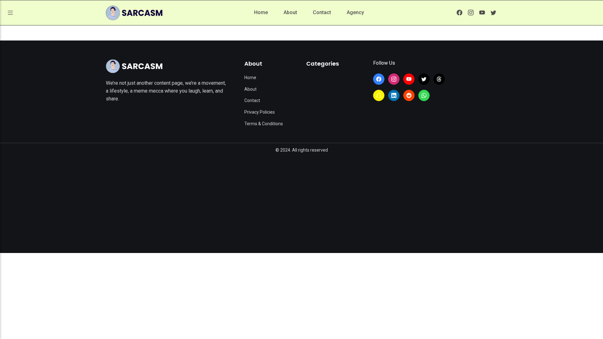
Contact (322, 12)
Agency (355, 12)
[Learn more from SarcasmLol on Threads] (439, 79)
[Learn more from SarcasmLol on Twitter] (493, 12)
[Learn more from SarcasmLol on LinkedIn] (393, 95)
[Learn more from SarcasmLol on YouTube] (482, 12)
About (290, 12)
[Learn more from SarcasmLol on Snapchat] (378, 95)
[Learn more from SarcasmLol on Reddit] (409, 95)
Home (261, 12)
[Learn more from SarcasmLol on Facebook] (459, 12)
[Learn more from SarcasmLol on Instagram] (471, 12)
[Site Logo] (134, 66)
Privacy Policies (259, 112)
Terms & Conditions (263, 123)
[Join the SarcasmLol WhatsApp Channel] (424, 95)
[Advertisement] (301, 201)
